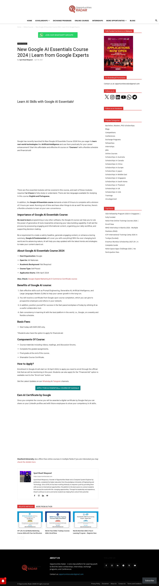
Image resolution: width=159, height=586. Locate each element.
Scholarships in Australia (115, 157)
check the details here (26, 462)
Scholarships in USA (113, 192)
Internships (97, 20)
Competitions (110, 132)
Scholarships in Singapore (115, 178)
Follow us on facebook (113, 108)
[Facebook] (35, 495)
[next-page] (22, 537)
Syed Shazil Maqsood (26, 60)
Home (19, 27)
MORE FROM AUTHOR (44, 507)
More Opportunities (115, 20)
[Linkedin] (44, 495)
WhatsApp (46, 381)
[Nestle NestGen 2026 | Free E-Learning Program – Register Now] (85, 520)
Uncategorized (111, 199)
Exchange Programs (62, 20)
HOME (29, 20)
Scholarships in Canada (114, 160)
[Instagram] (40, 495)
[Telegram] (123, 565)
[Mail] (48, 495)
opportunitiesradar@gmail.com (71, 574)
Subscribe (149, 580)
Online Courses (82, 20)
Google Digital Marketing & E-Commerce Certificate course (52, 279)
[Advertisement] (57, 79)
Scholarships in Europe (114, 167)
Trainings (109, 195)
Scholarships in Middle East (116, 174)
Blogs (132, 20)
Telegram (57, 381)
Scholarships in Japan (113, 171)
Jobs (107, 150)
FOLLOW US (109, 558)
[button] (156, 21)
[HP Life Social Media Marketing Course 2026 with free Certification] (30, 520)
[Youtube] (135, 565)
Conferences (110, 136)
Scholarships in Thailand (115, 185)
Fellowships (109, 143)
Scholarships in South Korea (116, 181)
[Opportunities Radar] (79, 9)
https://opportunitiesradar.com (43, 476)
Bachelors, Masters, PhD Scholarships (120, 125)
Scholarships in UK (112, 188)
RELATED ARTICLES (26, 507)
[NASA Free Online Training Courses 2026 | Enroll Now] (58, 520)
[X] (129, 565)
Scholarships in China (113, 164)
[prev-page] (18, 537)
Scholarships (41, 20)
